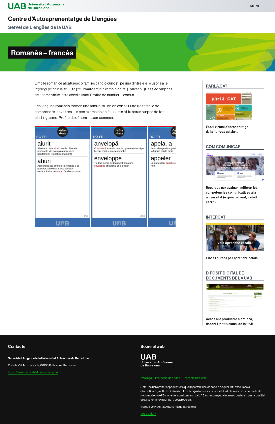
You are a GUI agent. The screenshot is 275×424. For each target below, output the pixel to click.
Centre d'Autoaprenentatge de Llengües (62, 19)
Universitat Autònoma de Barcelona (36, 6)
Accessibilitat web (194, 378)
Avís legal (147, 378)
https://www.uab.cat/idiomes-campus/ (33, 372)
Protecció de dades (167, 378)
